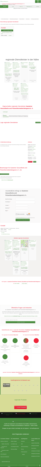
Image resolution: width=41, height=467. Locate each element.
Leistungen (5, 111)
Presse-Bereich (33, 448)
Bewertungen (29, 6)
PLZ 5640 (34, 146)
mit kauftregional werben (15, 446)
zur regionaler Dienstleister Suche (1, 4)
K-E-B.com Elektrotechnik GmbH (32, 245)
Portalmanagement (24, 451)
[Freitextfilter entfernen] (36, 1)
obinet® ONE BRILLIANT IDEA (32, 68)
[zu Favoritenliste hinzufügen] (1, 9)
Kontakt (35, 161)
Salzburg (34, 149)
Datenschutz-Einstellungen (5, 456)
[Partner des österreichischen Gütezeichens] (33, 413)
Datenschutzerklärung (20, 217)
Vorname (7, 205)
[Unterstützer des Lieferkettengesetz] (8, 414)
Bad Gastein (32, 147)
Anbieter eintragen (14, 441)
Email (6, 210)
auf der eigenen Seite (36, 346)
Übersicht (4, 6)
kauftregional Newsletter (35, 445)
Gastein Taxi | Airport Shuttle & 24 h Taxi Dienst (16, 71)
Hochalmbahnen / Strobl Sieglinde (25, 67)
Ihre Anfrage (7, 201)
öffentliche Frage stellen (21, 322)
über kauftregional (3, 454)
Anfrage (37, 6)
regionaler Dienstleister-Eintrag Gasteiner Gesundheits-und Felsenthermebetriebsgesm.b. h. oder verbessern (26, 348)
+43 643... (5, 35)
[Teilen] (37, 465)
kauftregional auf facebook (35, 453)
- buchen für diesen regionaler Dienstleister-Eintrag (26, 364)
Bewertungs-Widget (14, 449)
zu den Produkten (21, 407)
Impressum (23, 441)
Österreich (31, 150)
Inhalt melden (24, 283)
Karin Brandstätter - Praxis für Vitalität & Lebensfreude (24, 268)
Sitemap (22, 449)
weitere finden (15, 346)
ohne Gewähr (16, 283)
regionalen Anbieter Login (6, 461)
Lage (13, 6)
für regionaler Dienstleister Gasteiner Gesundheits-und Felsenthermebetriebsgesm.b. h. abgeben (5, 348)
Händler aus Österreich (4, 441)
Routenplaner (38, 122)
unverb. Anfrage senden (7, 30)
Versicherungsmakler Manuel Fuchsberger (16, 267)
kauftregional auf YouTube (35, 456)
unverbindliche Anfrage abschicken (22, 219)
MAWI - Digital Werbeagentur (16, 89)
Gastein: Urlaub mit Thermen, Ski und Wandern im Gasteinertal (8, 75)
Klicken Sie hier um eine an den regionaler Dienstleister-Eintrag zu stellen (21, 316)
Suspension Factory (24, 93)
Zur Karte (2, 232)
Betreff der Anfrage (8, 199)
